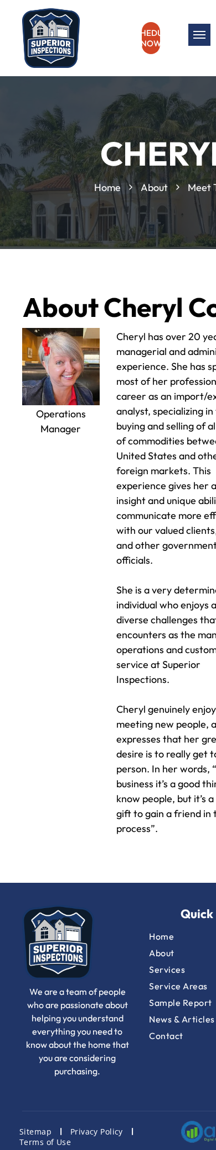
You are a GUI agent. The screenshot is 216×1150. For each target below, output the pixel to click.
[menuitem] (36, 1131)
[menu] (199, 35)
